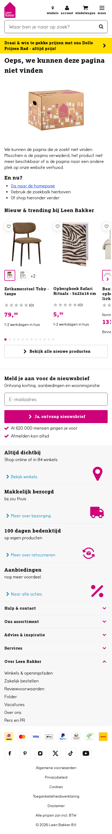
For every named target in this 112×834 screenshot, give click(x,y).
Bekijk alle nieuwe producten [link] (60, 351)
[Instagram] (40, 753)
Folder (10, 696)
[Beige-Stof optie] (22, 275)
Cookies (56, 787)
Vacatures (14, 704)
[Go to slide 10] (44, 339)
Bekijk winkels (24, 476)
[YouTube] (85, 753)
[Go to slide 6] (27, 339)
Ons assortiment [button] (21, 621)
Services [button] (13, 648)
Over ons (12, 712)
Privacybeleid (56, 777)
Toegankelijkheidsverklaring (56, 796)
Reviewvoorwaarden (24, 688)
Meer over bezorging (31, 515)
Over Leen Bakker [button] (22, 661)
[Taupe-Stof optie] (9, 275)
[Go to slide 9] (40, 339)
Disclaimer (56, 806)
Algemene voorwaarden (56, 768)
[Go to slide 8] (36, 339)
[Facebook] (9, 753)
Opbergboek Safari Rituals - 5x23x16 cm (74, 291)
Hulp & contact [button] (20, 608)
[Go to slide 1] (5, 339)
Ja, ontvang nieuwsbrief (60, 416)
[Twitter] (55, 753)
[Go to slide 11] (49, 339)
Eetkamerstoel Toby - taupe (26, 291)
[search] (56, 26)
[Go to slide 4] (18, 339)
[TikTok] (70, 753)
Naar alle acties (26, 594)
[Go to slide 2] (10, 339)
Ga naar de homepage (33, 185)
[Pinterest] (25, 753)
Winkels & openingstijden (28, 673)
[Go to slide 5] (23, 339)
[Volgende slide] (107, 279)
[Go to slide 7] (31, 339)
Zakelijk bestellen (21, 681)
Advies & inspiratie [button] (24, 635)
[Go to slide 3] (14, 339)
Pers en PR (14, 720)
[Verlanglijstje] (8, 226)
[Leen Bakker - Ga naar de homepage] (9, 10)
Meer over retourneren (33, 555)
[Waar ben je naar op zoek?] (101, 26)
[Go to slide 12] (53, 339)
